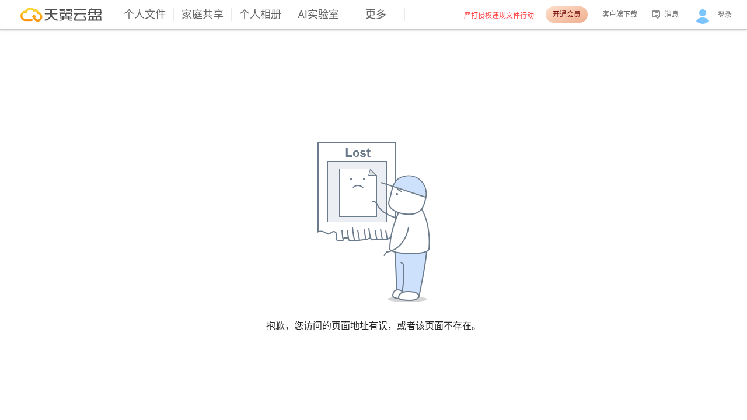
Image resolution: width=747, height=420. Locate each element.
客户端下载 (619, 14)
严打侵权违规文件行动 (499, 15)
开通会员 (567, 14)
